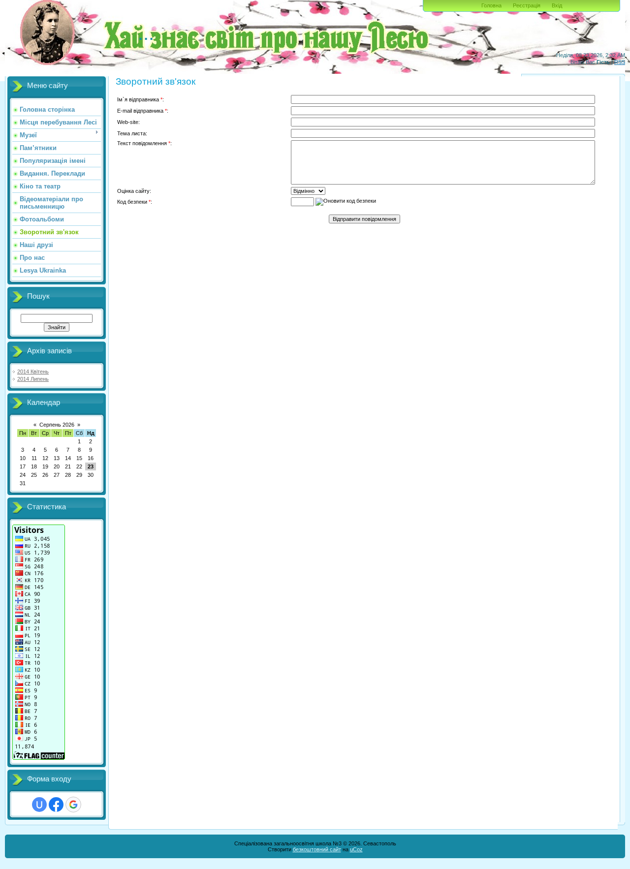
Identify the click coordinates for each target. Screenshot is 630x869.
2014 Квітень (33, 371)
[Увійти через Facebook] (56, 804)
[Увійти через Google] (73, 804)
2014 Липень (33, 379)
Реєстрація (526, 5)
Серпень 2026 (56, 425)
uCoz (356, 849)
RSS (619, 62)
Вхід (557, 5)
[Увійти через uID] (39, 804)
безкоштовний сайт (317, 849)
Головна (491, 5)
